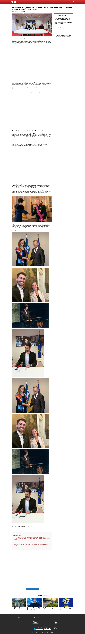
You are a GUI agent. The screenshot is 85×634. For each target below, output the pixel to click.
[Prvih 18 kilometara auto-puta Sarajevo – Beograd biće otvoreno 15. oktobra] (19, 602)
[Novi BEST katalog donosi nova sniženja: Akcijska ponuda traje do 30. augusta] (50, 602)
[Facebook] (13, 589)
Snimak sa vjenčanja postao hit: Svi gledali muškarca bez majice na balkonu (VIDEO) (63, 23)
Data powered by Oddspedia (42, 627)
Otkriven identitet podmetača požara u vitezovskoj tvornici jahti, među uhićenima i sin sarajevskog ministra (63, 36)
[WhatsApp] (21, 589)
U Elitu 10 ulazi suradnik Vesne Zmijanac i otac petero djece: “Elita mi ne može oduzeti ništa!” (62, 19)
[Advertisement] (32, 63)
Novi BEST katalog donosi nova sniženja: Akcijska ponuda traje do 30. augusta (50, 608)
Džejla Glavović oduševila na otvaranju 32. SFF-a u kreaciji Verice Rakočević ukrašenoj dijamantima (63, 31)
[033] (13, 2)
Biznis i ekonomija (15, 11)
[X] (15, 589)
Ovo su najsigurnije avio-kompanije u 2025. (22, 546)
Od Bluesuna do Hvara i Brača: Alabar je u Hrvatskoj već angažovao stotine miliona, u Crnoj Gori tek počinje (34, 608)
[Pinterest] (18, 589)
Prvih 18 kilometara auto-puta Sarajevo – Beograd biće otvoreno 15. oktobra (19, 608)
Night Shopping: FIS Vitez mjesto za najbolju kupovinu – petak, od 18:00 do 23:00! (65, 608)
